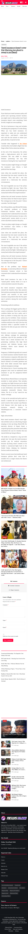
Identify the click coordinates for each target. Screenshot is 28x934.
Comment (6, 605)
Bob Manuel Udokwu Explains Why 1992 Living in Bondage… (19, 796)
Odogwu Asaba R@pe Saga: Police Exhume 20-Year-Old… (19, 760)
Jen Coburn (23, 143)
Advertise (3, 863)
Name (5, 620)
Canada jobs (17, 885)
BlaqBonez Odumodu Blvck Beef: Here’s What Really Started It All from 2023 (13, 674)
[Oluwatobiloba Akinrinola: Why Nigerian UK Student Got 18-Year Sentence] (5, 752)
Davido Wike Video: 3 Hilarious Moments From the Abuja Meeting (12, 664)
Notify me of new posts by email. (10, 636)
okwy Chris (4, 56)
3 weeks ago (16, 745)
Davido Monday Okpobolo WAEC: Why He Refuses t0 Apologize (13, 680)
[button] (2, 1)
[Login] (25, 2)
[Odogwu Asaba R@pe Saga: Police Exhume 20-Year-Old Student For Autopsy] (5, 761)
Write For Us (4, 866)
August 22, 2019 (4, 58)
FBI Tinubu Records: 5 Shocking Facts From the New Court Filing (13, 659)
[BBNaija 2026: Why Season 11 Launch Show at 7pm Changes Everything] (5, 788)
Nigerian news (5, 893)
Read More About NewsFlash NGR (15, 832)
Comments (14, 581)
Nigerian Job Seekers (14, 890)
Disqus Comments (15, 590)
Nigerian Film (5, 890)
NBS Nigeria (16, 907)
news (5, 720)
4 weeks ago (16, 755)
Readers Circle (4, 869)
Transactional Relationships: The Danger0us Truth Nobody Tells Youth (12, 654)
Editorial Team (4, 875)
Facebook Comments (15, 585)
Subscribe (3, 872)
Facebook (3, 844)
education (4, 887)
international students (13, 887)
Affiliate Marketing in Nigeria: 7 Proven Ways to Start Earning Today (13, 669)
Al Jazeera (10, 907)
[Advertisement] (14, 24)
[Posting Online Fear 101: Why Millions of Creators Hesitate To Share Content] (5, 770)
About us (3, 857)
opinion (4, 44)
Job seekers (22, 887)
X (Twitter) (8, 844)
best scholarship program (7, 885)
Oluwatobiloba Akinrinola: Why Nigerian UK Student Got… (18, 751)
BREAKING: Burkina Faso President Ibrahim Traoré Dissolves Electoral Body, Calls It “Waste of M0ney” (13, 490)
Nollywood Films (14, 893)
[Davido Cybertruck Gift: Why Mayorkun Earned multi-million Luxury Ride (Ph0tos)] (5, 779)
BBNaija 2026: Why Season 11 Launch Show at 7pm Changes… (19, 787)
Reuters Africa (4, 907)
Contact (3, 860)
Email (5, 627)
